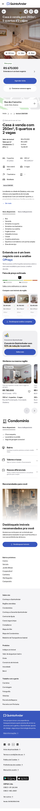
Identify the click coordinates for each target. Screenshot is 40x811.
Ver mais (8, 203)
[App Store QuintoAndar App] (23, 778)
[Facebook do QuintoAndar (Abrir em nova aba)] (4, 744)
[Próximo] (34, 411)
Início (5, 113)
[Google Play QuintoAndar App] (9, 778)
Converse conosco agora (21, 88)
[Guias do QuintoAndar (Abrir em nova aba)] (13, 744)
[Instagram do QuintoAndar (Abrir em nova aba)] (9, 744)
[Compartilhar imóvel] (26, 11)
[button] (20, 449)
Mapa (32, 53)
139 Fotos (11, 53)
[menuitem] (6, 113)
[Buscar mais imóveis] (4, 11)
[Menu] (3, 4)
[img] (17, 373)
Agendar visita (20, 81)
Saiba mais (20, 352)
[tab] (9, 212)
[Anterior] (27, 411)
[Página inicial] (16, 4)
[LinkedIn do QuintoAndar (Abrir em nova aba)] (17, 744)
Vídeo (22, 53)
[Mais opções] (36, 11)
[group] (17, 384)
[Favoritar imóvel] (31, 11)
